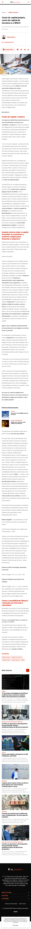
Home (3, 12)
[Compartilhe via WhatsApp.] (8, 49)
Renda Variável (15, 660)
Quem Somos (22, 903)
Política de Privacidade (11, 903)
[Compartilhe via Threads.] (21, 50)
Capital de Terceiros (17, 657)
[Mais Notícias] (27, 670)
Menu (3, 2)
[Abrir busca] (28, 2)
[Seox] (15, 911)
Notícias (5, 895)
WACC (22, 660)
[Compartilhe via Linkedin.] (28, 50)
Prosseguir (15, 925)
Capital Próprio (6, 660)
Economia (5, 898)
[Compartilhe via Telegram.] (25, 50)
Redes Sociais (6, 892)
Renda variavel (13, 12)
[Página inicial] (15, 869)
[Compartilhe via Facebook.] (18, 50)
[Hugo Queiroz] (4, 37)
